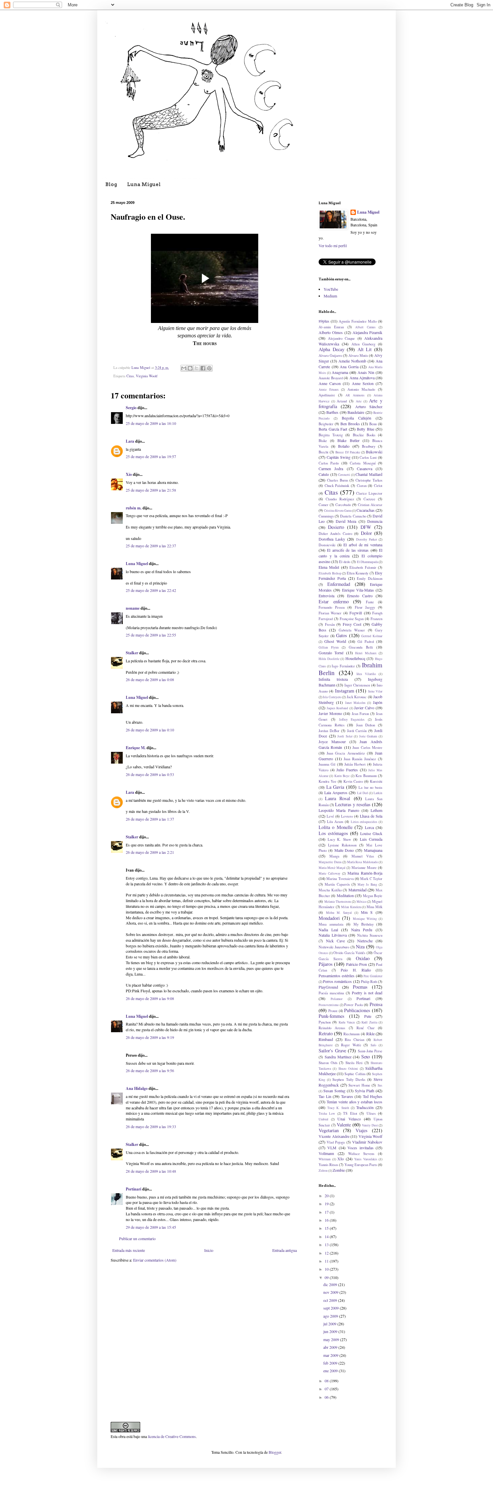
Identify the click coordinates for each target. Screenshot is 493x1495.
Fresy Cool (352, 624)
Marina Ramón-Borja (364, 873)
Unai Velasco (349, 1118)
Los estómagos (333, 833)
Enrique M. (136, 748)
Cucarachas (366, 510)
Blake (323, 440)
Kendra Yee (327, 781)
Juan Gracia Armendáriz (346, 753)
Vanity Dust (370, 1125)
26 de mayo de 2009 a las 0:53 (150, 774)
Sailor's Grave (332, 1050)
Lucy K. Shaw (339, 839)
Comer (323, 504)
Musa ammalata (331, 924)
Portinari (133, 1189)
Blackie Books (364, 435)
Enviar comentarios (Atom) (154, 1260)
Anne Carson (330, 383)
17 (327, 1212)
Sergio (131, 407)
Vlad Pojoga (336, 1142)
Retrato (326, 1033)
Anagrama (340, 372)
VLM (331, 1147)
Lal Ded (362, 793)
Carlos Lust (368, 457)
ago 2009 (331, 1316)
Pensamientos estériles (336, 975)
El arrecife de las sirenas (348, 550)
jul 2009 (330, 1323)
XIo (340, 1158)
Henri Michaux (365, 653)
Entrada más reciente (128, 1250)
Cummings (326, 516)
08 (327, 1380)
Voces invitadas (360, 1147)
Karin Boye (341, 776)
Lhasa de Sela (371, 816)
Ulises (371, 1113)
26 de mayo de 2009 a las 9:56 (150, 1070)
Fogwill (355, 612)
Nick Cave (335, 940)
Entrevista (326, 595)
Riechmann (351, 1034)
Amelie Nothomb (352, 361)
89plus (324, 321)
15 (327, 1228)
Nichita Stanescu (370, 935)
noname (133, 608)
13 (327, 1244)
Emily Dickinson (369, 578)
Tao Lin (325, 1096)
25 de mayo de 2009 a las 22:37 (151, 545)
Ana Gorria (349, 366)
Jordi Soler (344, 736)
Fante (370, 602)
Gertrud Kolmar (371, 636)
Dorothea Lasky (332, 539)
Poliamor (336, 999)
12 (327, 1253)
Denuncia (374, 521)
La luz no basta (370, 787)
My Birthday (363, 924)
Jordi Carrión (357, 730)
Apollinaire (327, 395)
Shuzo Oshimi (348, 1068)
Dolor (366, 533)
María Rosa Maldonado (362, 862)
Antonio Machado (361, 389)
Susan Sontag (334, 1090)
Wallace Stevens (361, 1153)
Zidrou (323, 1170)
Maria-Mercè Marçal (332, 868)
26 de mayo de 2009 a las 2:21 (150, 852)
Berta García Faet (333, 429)
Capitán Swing (338, 457)
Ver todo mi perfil (333, 245)
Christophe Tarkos (368, 480)
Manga (334, 856)
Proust (332, 1010)
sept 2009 (331, 1308)
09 (327, 1277)
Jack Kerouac (357, 697)
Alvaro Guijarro (330, 355)
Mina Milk (375, 906)
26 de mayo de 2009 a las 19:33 (151, 1126)
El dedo (344, 561)
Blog (111, 184)
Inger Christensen (357, 685)
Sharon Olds (328, 1062)
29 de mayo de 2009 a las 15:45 (151, 1227)
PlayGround (328, 987)
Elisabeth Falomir (362, 567)
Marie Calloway (329, 873)
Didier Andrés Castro (335, 533)
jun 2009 (330, 1331)
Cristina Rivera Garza (337, 510)
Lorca (369, 827)
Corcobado (343, 504)
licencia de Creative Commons (172, 1436)
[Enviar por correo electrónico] (183, 368)
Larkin (378, 793)
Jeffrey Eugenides (352, 719)
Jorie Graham (368, 736)
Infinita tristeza (333, 679)
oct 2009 (330, 1300)
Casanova (364, 468)
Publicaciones (357, 1010)
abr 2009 (330, 1347)
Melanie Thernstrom (337, 901)
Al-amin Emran (331, 327)
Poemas (360, 987)
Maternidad (357, 889)
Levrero (347, 816)
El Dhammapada (367, 562)
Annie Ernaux (329, 389)
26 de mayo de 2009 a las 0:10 (150, 729)
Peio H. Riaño (356, 970)
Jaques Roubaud (337, 708)
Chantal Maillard (368, 474)
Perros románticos (337, 981)
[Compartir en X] (196, 368)
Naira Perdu (362, 929)
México (362, 901)
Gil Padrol (366, 641)
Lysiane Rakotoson (342, 845)
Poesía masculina (331, 993)
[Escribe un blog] (190, 368)
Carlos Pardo (329, 463)
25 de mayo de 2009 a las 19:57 (151, 456)
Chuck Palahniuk (337, 485)
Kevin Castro (353, 781)
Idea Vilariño (366, 674)
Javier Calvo (364, 707)
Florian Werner (330, 613)
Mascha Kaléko (330, 890)
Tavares (347, 1096)
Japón (377, 702)
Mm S (367, 912)
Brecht (323, 452)
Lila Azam (335, 821)
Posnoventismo (329, 1005)
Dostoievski (327, 545)
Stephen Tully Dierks (348, 1079)
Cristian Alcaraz (370, 504)
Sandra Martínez (338, 1056)
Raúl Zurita (369, 1022)
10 (327, 1269)
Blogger (275, 1452)
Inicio (208, 1250)
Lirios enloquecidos (364, 822)
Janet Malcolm (355, 703)
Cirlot (378, 485)
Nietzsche (365, 940)
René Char (365, 1028)
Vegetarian (329, 1130)
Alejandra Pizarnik (367, 332)
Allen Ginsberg (363, 344)
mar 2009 (331, 1355)
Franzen (376, 618)
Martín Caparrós (337, 884)
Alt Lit (365, 349)
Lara (130, 441)
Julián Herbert (355, 764)
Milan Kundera (351, 907)
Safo (373, 1045)
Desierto (336, 527)
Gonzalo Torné (331, 652)
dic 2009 (330, 1284)
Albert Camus (365, 327)
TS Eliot (350, 1113)
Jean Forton (360, 713)
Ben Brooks (350, 423)
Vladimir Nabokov (367, 1142)
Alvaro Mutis (358, 355)
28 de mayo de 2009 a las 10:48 (151, 1171)
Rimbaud (326, 1039)
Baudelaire (355, 412)
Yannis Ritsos (328, 1164)
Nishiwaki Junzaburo (334, 947)
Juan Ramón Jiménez (360, 759)
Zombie (339, 1170)
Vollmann (326, 1153)
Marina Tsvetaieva (339, 878)
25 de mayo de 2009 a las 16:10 (151, 423)
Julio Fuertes (347, 769)
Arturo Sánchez (368, 406)
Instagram (344, 690)
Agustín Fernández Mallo (357, 321)
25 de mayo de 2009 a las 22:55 (151, 635)
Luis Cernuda (371, 839)
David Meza (346, 521)
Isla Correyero (332, 697)
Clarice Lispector (369, 493)
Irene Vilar (375, 691)
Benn (373, 424)
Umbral (323, 1119)
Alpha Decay (331, 349)
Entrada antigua (284, 1250)
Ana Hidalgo (137, 1088)
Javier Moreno (330, 713)
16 (327, 1220)
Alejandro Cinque (341, 338)
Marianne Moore (364, 867)
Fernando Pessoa (332, 607)
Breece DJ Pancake (347, 452)
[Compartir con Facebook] (203, 368)
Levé (330, 816)
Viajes (361, 1130)
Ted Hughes (373, 1096)
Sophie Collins (354, 1073)
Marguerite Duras (330, 862)
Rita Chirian (354, 1039)
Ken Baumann (365, 775)
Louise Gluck (371, 833)
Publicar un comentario (137, 1238)
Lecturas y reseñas (353, 804)
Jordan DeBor (329, 730)
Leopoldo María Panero (339, 810)
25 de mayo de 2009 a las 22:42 (151, 590)
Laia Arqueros (335, 792)
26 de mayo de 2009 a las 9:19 (150, 1037)
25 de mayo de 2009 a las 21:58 (151, 490)
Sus (380, 1085)
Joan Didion (365, 725)
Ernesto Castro (360, 595)
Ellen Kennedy (358, 573)
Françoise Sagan (352, 618)
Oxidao (363, 958)
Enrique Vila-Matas (358, 590)
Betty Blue (365, 429)
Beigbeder (326, 424)
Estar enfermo (334, 601)
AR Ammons (354, 395)
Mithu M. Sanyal (339, 912)
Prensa (376, 1004)
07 (327, 1388)
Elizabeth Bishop (330, 573)
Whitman (325, 1159)
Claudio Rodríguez (340, 499)
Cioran (362, 485)
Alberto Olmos (331, 332)
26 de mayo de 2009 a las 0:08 (150, 679)
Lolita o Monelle (335, 827)
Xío (129, 474)
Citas (130, 376)
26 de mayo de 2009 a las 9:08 (150, 998)
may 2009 (331, 1339)
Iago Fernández (343, 666)
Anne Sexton (363, 383)
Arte (359, 401)
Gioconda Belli (361, 647)
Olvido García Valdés (349, 952)
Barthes (332, 412)
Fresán (330, 624)
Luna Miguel (144, 184)
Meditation (345, 895)
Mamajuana (373, 850)
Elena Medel (329, 567)
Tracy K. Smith (338, 1108)
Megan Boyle (372, 895)
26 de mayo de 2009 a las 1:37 (150, 819)
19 (327, 1203)
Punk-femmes (331, 1016)
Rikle (370, 1033)
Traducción (365, 1107)
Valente (344, 1124)
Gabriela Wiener (352, 630)
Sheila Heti (354, 1062)
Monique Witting (365, 919)
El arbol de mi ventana (362, 544)
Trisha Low (327, 1113)
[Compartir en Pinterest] (209, 368)
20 (327, 1195)
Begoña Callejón (356, 418)
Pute (367, 1016)
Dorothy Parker (366, 539)
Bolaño (343, 446)
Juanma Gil (327, 764)
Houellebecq (355, 658)
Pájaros (326, 964)
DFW (366, 527)
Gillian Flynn (329, 647)
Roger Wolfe (351, 1045)
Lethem (376, 810)
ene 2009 (331, 1370)
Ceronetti (344, 475)
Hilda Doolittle (329, 659)
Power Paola (353, 1004)
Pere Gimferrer (373, 976)
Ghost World (335, 641)
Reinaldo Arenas (332, 1028)
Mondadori (329, 918)
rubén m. (134, 508)
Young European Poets (360, 1164)
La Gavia (335, 787)
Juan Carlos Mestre (367, 747)
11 (327, 1261)
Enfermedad (338, 584)
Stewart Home (359, 1085)
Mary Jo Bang (367, 884)
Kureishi (376, 781)
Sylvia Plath (364, 1090)
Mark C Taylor (371, 878)
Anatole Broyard (331, 378)
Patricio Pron (356, 964)
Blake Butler (348, 440)
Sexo (365, 1056)
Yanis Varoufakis (365, 1159)
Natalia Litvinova (333, 935)
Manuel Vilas (362, 856)
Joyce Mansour (332, 741)
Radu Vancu (347, 1022)
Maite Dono (344, 850)
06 (327, 1397)
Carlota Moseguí (362, 463)
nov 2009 (331, 1292)
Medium (330, 295)
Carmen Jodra (331, 468)
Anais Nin (366, 372)
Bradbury (368, 446)
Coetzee (369, 499)
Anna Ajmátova (362, 377)
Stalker (132, 653)
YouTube (331, 289)
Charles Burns (337, 480)
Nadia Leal (328, 929)
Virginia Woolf (147, 376)
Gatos (341, 635)
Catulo (324, 474)
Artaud (342, 401)
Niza (360, 946)
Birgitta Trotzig (331, 435)
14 (327, 1236)
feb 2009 (330, 1363)
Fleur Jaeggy (365, 607)
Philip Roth (369, 981)
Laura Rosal (337, 798)
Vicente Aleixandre (334, 1136)
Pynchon (325, 1022)
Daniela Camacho (353, 516)
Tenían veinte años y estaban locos (354, 1101)
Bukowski (374, 451)
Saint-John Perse (370, 1051)
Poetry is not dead (367, 992)
